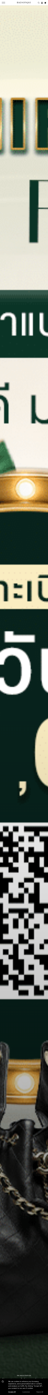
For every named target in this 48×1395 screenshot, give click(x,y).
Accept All (12, 1392)
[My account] (42, 2)
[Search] (38, 2)
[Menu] (3, 2)
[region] (24, 1386)
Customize (26, 1392)
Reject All (40, 1392)
